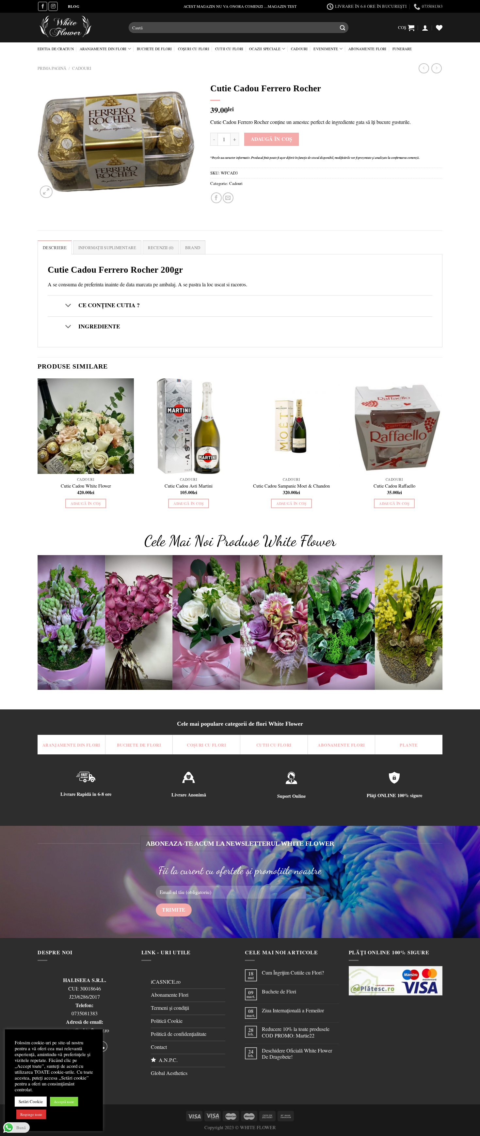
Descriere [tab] (55, 247)
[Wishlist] (439, 28)
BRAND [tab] (192, 247)
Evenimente (325, 48)
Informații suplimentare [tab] (107, 247)
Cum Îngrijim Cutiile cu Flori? (293, 972)
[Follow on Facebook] (42, 6)
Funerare (402, 48)
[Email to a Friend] (228, 197)
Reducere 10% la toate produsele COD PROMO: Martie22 (295, 1032)
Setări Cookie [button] (31, 1101)
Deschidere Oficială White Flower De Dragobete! (297, 1053)
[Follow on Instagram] (53, 6)
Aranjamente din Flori (103, 48)
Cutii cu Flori (229, 48)
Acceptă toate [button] (64, 1101)
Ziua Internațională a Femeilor (293, 1010)
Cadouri (299, 48)
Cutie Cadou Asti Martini (189, 486)
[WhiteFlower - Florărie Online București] (78, 27)
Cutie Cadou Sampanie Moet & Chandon (291, 486)
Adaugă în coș (272, 139)
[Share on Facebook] (216, 197)
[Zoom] (46, 192)
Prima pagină (52, 68)
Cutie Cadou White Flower (86, 486)
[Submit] (342, 27)
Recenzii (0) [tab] (161, 247)
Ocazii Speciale (264, 48)
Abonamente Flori (367, 48)
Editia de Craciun (56, 48)
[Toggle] (68, 306)
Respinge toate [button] (31, 1114)
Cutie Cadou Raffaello (394, 486)
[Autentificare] (425, 28)
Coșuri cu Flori (193, 48)
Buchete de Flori (154, 48)
